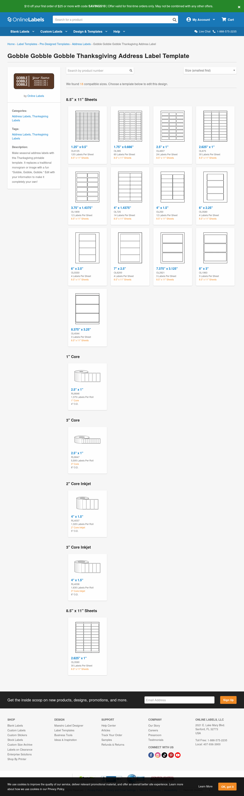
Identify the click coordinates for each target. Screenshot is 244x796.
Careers (153, 730)
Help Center (108, 725)
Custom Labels (51, 31)
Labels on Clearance (19, 749)
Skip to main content (14, 3)
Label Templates (27, 44)
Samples (106, 740)
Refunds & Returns (112, 744)
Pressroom (154, 735)
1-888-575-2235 (227, 31)
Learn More (205, 786)
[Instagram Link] (158, 755)
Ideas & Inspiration (65, 740)
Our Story (154, 725)
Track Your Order (111, 735)
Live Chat (204, 31)
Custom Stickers (17, 735)
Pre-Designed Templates (55, 44)
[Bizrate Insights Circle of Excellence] (143, 774)
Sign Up (228, 700)
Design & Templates (87, 31)
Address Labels (81, 44)
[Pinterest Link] (171, 755)
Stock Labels (15, 740)
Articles (105, 730)
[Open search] (174, 19)
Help (116, 31)
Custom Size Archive (19, 744)
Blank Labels (19, 31)
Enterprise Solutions (19, 754)
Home (11, 44)
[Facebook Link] (151, 755)
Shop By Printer (16, 759)
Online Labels (35, 96)
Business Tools (63, 735)
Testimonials (155, 740)
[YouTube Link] (178, 755)
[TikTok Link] (165, 755)
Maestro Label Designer (68, 725)
